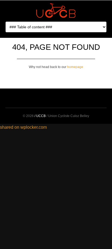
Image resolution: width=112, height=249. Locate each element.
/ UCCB (40, 116)
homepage (75, 67)
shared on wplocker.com (23, 127)
